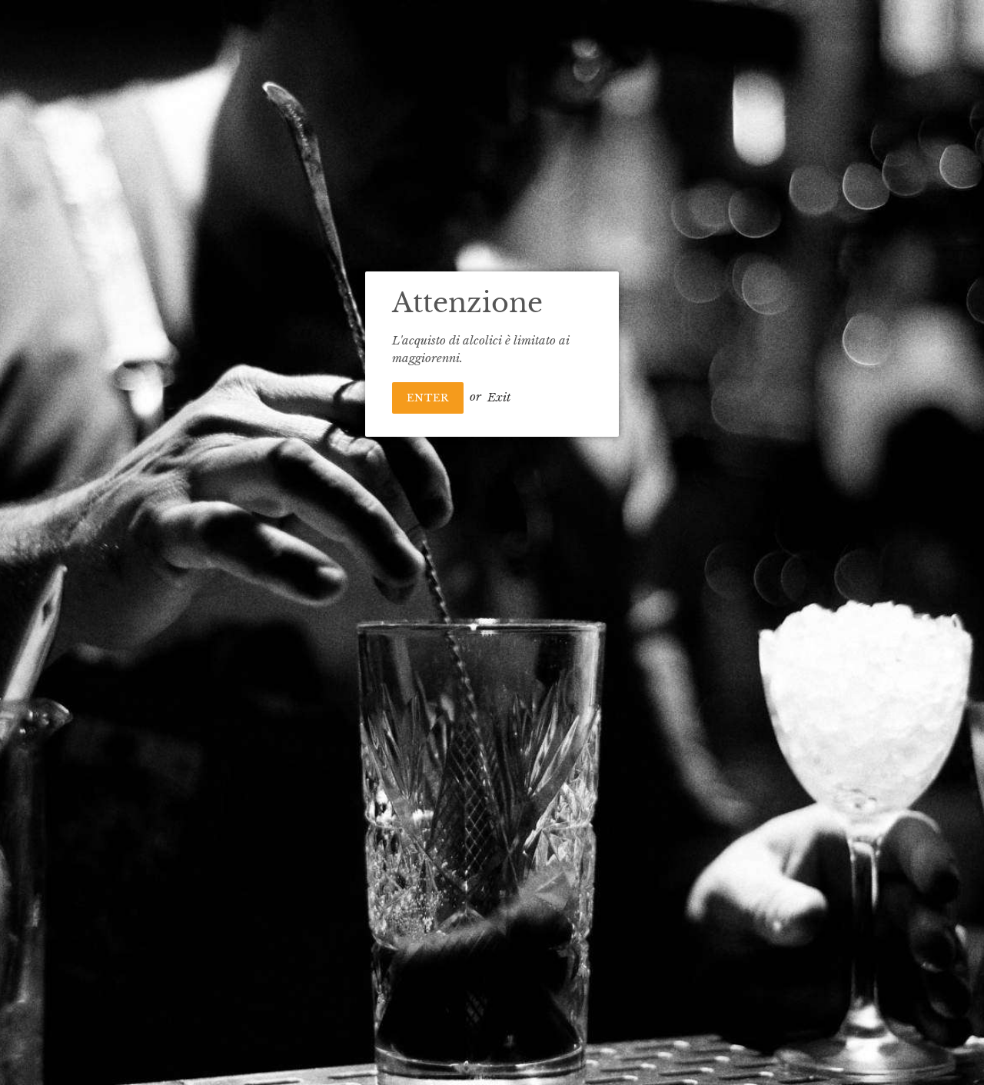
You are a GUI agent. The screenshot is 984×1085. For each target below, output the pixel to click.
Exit (498, 396)
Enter (428, 397)
